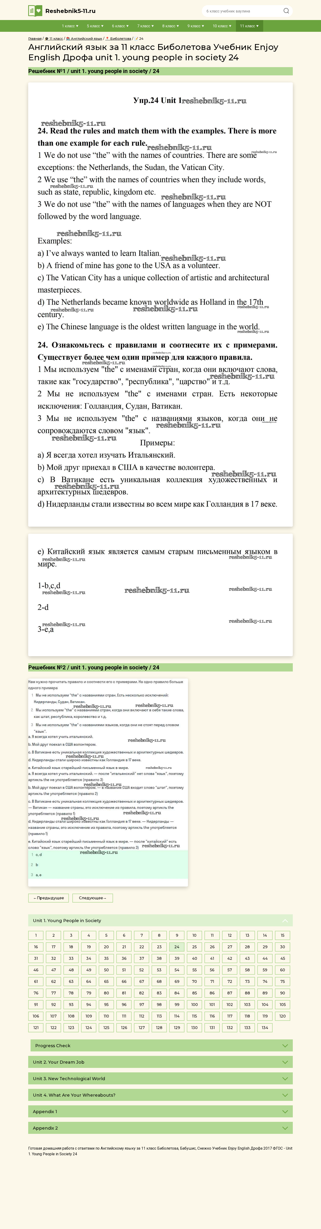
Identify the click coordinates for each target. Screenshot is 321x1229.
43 (247, 958)
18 (71, 947)
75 (282, 981)
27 (229, 947)
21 (124, 947)
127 (142, 1028)
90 (282, 993)
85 (194, 993)
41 (212, 958)
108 (71, 1016)
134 (265, 1028)
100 (194, 1004)
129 (177, 1028)
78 (71, 993)
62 (53, 981)
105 (283, 1004)
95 (106, 1004)
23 (159, 947)
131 (212, 1028)
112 (141, 1016)
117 (229, 1016)
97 (141, 1004)
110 (106, 1016)
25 (194, 947)
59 (265, 970)
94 (88, 1004)
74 (265, 981)
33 (71, 958)
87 (229, 993)
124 (89, 1028)
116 (212, 1016)
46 (35, 970)
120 (282, 1016)
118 (247, 1016)
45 (282, 958)
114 (177, 1016)
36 (124, 958)
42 (229, 958)
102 (230, 1004)
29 (265, 947)
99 (177, 1004)
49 (88, 970)
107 (53, 1016)
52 (141, 970)
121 (36, 1028)
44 (265, 958)
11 (212, 935)
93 (71, 1004)
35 (106, 958)
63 (71, 981)
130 (194, 1028)
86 (212, 993)
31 (36, 958)
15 (282, 935)
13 (247, 935)
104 (265, 1004)
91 (36, 1004)
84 (177, 993)
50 (106, 970)
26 (212, 947)
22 (141, 947)
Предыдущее (50, 898)
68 (159, 981)
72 (229, 981)
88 (247, 993)
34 (88, 958)
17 (53, 947)
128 (159, 1028)
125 (106, 1028)
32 (53, 958)
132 (230, 1028)
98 (159, 1004)
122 (54, 1028)
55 (194, 970)
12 (230, 935)
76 (36, 993)
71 (212, 981)
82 (141, 993)
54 (177, 970)
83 (159, 993)
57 (229, 970)
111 (124, 1016)
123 (71, 1028)
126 (124, 1028)
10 (194, 935)
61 (36, 981)
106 (36, 1016)
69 (177, 981)
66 (124, 981)
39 (177, 958)
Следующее (91, 898)
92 (53, 1004)
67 (141, 981)
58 (247, 970)
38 (159, 958)
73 (247, 981)
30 (282, 947)
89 (264, 993)
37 (141, 958)
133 (247, 1028)
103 (247, 1004)
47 (53, 970)
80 (106, 993)
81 (124, 993)
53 (159, 970)
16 (36, 947)
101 (212, 1004)
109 (89, 1016)
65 (106, 981)
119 (265, 1016)
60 (282, 970)
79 (88, 993)
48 (71, 970)
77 (53, 993)
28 (247, 947)
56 (212, 970)
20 (106, 947)
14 (265, 935)
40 (194, 958)
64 (88, 981)
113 (159, 1016)
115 (194, 1016)
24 (176, 947)
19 (89, 947)
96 (124, 1004)
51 (124, 970)
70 (194, 981)
